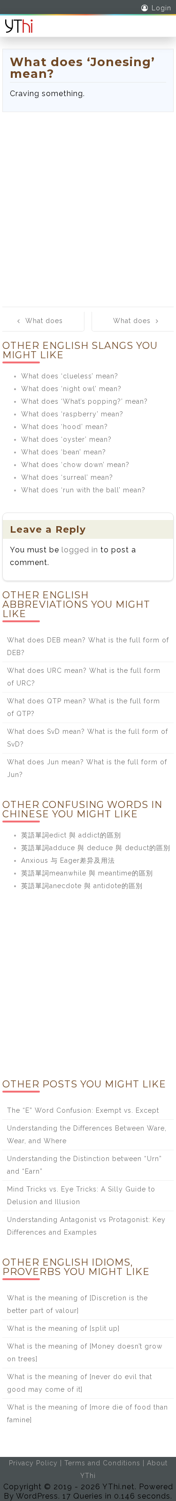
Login (161, 8)
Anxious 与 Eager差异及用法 (68, 860)
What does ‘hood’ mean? (64, 426)
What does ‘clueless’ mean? (69, 376)
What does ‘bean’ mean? (63, 452)
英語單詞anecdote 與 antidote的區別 (82, 886)
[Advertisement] (88, 205)
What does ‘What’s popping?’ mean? (84, 401)
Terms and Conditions (102, 1463)
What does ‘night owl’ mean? (71, 388)
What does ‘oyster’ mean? (66, 439)
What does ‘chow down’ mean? (75, 464)
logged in (79, 549)
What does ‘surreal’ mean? (67, 477)
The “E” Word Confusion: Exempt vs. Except (83, 1110)
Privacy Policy (33, 1463)
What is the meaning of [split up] (63, 1328)
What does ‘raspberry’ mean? (72, 414)
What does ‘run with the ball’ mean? (83, 490)
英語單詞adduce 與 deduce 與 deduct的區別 (95, 848)
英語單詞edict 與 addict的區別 (71, 835)
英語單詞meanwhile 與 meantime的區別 (87, 873)
